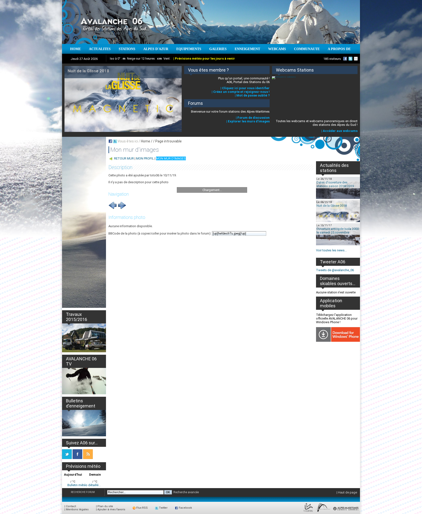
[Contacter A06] (356, 58)
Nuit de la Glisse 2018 (331, 205)
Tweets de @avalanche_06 (335, 270)
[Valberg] (308, 512)
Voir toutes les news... (331, 250)
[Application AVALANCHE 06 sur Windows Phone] (338, 341)
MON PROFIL (145, 158)
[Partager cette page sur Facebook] (110, 141)
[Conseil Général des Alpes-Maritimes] (346, 512)
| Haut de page (347, 492)
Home (145, 141)
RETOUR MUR (124, 158)
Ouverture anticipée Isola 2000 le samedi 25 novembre (337, 230)
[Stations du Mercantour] (323, 512)
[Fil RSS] (88, 458)
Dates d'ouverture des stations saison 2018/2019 (335, 184)
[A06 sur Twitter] (350, 58)
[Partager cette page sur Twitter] (115, 141)
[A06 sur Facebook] (345, 58)
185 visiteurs (332, 59)
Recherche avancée (186, 492)
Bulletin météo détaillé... (84, 485)
